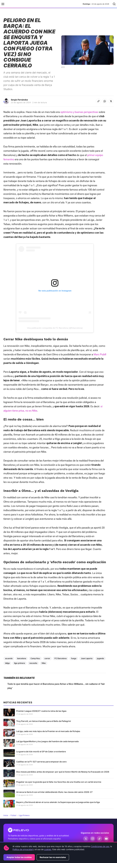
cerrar (47, 658)
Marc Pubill (100, 354)
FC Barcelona (60, 658)
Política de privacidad (23, 849)
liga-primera (19, 663)
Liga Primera (24, 815)
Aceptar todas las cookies (19, 857)
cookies (47, 849)
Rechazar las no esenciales (53, 857)
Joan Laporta (86, 658)
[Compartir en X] (111, 101)
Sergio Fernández (19, 99)
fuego (73, 658)
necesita (33, 663)
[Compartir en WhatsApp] (104, 101)
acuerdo (9, 658)
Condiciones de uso (100, 846)
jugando (100, 658)
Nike (44, 663)
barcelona (21, 658)
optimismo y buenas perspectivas (79, 111)
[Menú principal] (3, 4)
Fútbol (13, 815)
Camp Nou (35, 658)
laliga (7, 663)
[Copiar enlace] (98, 101)
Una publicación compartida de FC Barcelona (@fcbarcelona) (55, 328)
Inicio (5, 815)
